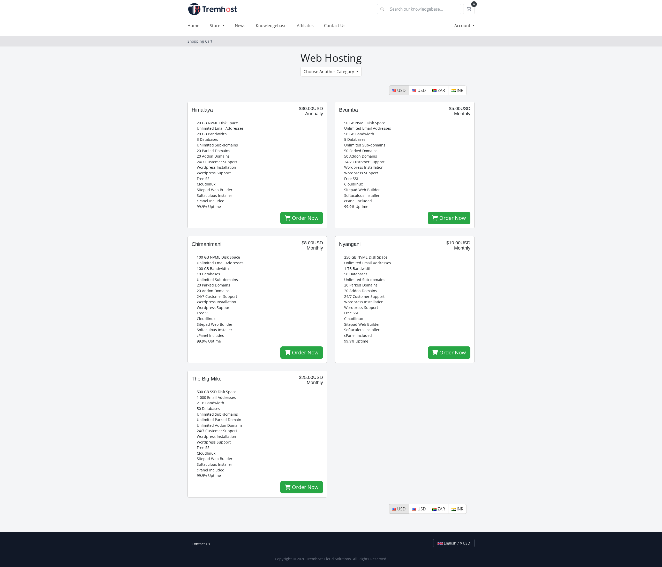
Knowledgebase (271, 25)
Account (462, 25)
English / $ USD (456, 543)
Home (193, 25)
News (240, 25)
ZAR (441, 90)
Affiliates (305, 25)
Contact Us (334, 25)
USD (401, 90)
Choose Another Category (329, 71)
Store (215, 25)
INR (459, 90)
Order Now (305, 217)
